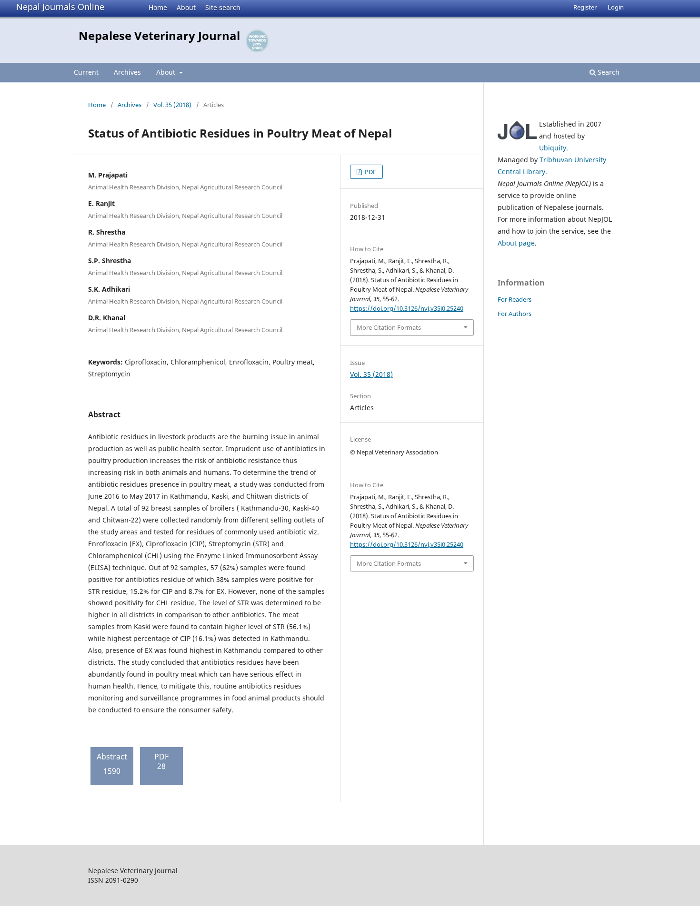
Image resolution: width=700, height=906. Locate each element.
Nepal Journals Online (60, 6)
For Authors (514, 313)
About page (516, 242)
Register (585, 7)
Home (158, 7)
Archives (127, 72)
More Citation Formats (389, 327)
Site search (222, 7)
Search (608, 72)
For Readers (514, 299)
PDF (369, 171)
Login (616, 7)
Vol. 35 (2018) (172, 104)
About (186, 7)
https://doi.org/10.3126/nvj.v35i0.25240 (406, 308)
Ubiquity (552, 147)
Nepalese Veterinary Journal (159, 35)
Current (86, 72)
